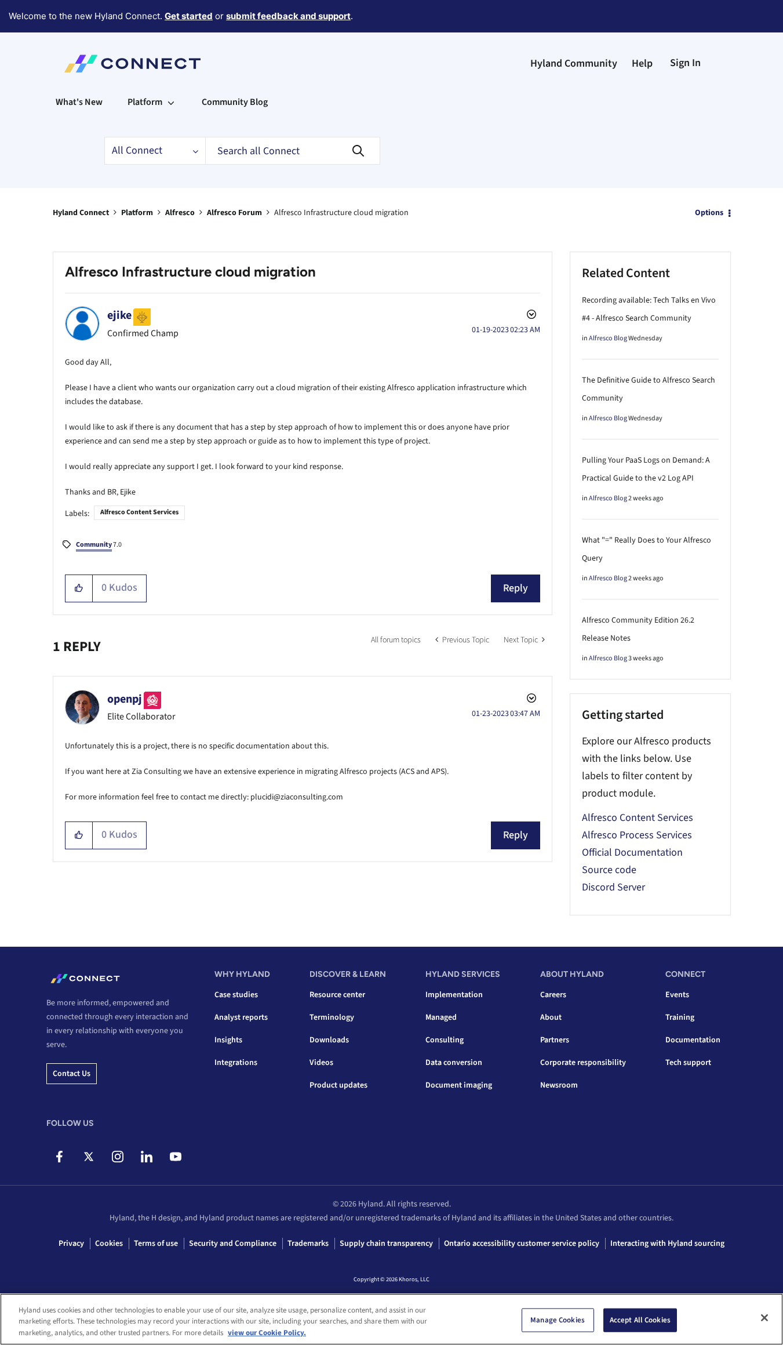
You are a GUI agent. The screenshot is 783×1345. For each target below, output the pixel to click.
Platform (137, 213)
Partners (554, 1040)
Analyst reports (241, 1017)
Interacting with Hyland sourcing (667, 1243)
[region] (391, 1319)
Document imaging (458, 1085)
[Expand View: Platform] (171, 102)
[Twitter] (88, 1156)
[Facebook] (59, 1156)
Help (642, 63)
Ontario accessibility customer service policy (521, 1243)
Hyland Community (573, 63)
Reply (515, 588)
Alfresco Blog (608, 338)
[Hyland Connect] (132, 64)
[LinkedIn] (146, 1156)
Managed (441, 1017)
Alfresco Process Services (637, 835)
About (551, 1017)
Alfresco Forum (234, 213)
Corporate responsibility (583, 1062)
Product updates (338, 1085)
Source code (609, 870)
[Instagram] (117, 1156)
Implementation (454, 995)
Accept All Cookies (640, 1319)
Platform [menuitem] (145, 102)
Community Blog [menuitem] (235, 102)
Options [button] (709, 213)
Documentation (692, 1040)
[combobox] (292, 151)
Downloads (329, 1040)
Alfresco (180, 213)
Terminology (331, 1017)
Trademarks (308, 1243)
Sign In (685, 63)
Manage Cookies (557, 1319)
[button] (79, 588)
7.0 (99, 545)
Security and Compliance (232, 1243)
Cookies (109, 1243)
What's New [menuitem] (79, 102)
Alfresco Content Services (139, 512)
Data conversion (453, 1062)
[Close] (764, 1318)
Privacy (71, 1243)
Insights (228, 1040)
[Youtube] (175, 1156)
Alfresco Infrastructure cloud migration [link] (341, 213)
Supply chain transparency (386, 1243)
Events (677, 995)
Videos (321, 1062)
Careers (553, 995)
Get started (189, 15)
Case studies (236, 995)
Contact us (71, 1073)
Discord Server (613, 887)
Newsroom (559, 1085)
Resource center (337, 995)
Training (679, 1017)
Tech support (688, 1062)
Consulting (444, 1040)
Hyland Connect (81, 213)
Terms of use (156, 1243)
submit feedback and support (288, 15)
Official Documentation (632, 852)
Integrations (235, 1062)
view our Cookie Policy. (267, 1333)
